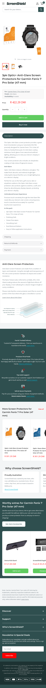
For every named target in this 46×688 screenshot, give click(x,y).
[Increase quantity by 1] (24, 109)
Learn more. (30, 345)
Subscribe (9, 655)
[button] (23, 135)
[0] (42, 3)
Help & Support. (32, 380)
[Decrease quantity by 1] (12, 109)
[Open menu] (3, 3)
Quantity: (5, 109)
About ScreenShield (11, 489)
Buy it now (23, 125)
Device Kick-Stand (10, 560)
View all (41, 409)
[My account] (37, 3)
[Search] (41, 9)
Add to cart (23, 118)
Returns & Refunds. (25, 364)
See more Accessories (14, 524)
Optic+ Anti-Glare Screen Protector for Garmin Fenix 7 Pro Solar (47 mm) (16, 450)
